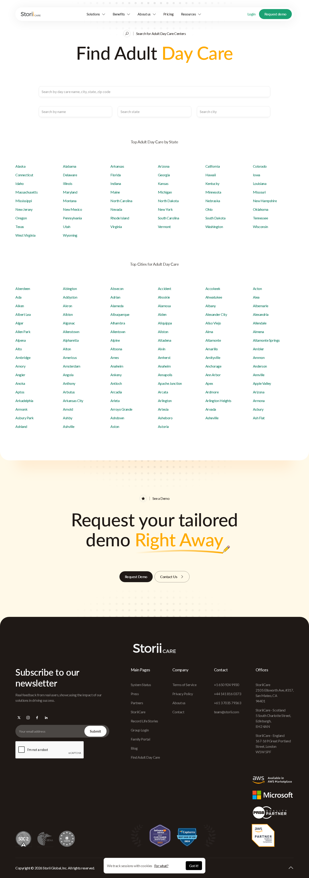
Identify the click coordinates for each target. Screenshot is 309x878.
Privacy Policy (182, 694)
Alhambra (117, 323)
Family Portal (140, 739)
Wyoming (70, 235)
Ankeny (115, 375)
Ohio (209, 209)
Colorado (260, 166)
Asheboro (165, 418)
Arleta (114, 400)
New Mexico (72, 209)
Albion (68, 314)
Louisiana (259, 183)
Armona (259, 400)
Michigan (165, 192)
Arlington (165, 400)
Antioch (116, 383)
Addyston (70, 297)
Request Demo (136, 576)
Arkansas (117, 166)
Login (251, 14)
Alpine (115, 340)
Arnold (68, 409)
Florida (115, 175)
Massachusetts (26, 192)
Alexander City (216, 314)
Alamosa (164, 306)
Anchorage (213, 366)
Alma (209, 331)
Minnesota (213, 192)
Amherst (164, 357)
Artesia (163, 409)
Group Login (140, 730)
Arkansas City (73, 400)
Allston (163, 331)
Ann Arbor (213, 375)
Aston (114, 426)
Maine (115, 192)
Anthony (69, 383)
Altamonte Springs (266, 340)
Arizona (163, 166)
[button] (96, 14)
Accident (164, 288)
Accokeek (212, 288)
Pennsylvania (72, 218)
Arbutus (69, 392)
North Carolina (121, 201)
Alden (162, 314)
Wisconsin (260, 226)
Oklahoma (260, 209)
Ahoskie (164, 297)
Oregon (21, 218)
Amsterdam (71, 366)
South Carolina (168, 218)
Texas (19, 226)
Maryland (70, 192)
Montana (69, 201)
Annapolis (165, 375)
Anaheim (116, 366)
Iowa (256, 175)
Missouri (259, 192)
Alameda (117, 306)
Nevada (116, 209)
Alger (19, 323)
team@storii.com (226, 712)
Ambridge (22, 357)
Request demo (275, 14)
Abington (70, 288)
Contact (178, 712)
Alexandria (261, 314)
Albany (210, 306)
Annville (258, 375)
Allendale (259, 323)
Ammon (259, 357)
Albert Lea (23, 314)
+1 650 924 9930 (226, 684)
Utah (66, 226)
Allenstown (71, 331)
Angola (68, 375)
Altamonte (213, 340)
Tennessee (260, 218)
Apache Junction (170, 383)
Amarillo (211, 349)
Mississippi (23, 201)
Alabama (69, 166)
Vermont (164, 226)
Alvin (161, 349)
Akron (67, 306)
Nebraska (212, 201)
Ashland (21, 426)
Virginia (116, 226)
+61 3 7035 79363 (227, 703)
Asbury (258, 409)
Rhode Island (119, 218)
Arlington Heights (218, 400)
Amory (20, 366)
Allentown (117, 331)
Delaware (70, 175)
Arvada (210, 409)
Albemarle (260, 306)
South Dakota (215, 218)
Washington (214, 226)
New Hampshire (265, 201)
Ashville (68, 426)
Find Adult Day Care (145, 757)
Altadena (164, 340)
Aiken (19, 306)
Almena (258, 331)
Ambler (258, 349)
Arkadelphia (24, 400)
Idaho (19, 183)
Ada (18, 297)
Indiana (115, 183)
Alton (67, 349)
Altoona (116, 349)
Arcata (163, 392)
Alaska (20, 166)
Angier (20, 375)
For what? (161, 865)
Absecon (117, 288)
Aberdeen (22, 288)
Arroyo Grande (121, 409)
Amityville (212, 357)
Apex (209, 383)
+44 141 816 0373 (227, 694)
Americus (70, 357)
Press (135, 694)
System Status (141, 684)
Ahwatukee (213, 297)
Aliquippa (165, 323)
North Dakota (168, 201)
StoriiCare (138, 712)
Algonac (69, 323)
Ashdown (117, 418)
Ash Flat (259, 418)
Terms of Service (184, 684)
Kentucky (212, 183)
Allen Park (22, 331)
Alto (18, 349)
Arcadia (116, 392)
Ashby (67, 418)
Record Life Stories (144, 721)
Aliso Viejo (213, 323)
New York (165, 209)
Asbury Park (24, 418)
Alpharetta (70, 340)
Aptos (19, 392)
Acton (257, 288)
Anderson (260, 366)
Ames (114, 357)
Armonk (21, 409)
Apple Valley (262, 383)
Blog (134, 748)
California (212, 166)
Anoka (20, 383)
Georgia (164, 175)
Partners (137, 703)
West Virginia (25, 235)
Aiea (256, 297)
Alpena (20, 340)
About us (178, 703)
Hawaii (210, 175)
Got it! (194, 865)
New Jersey (23, 209)
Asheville (212, 418)
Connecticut (24, 175)
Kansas (163, 183)
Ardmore (212, 392)
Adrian (115, 297)
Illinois (67, 183)
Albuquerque (119, 314)
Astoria (163, 426)
